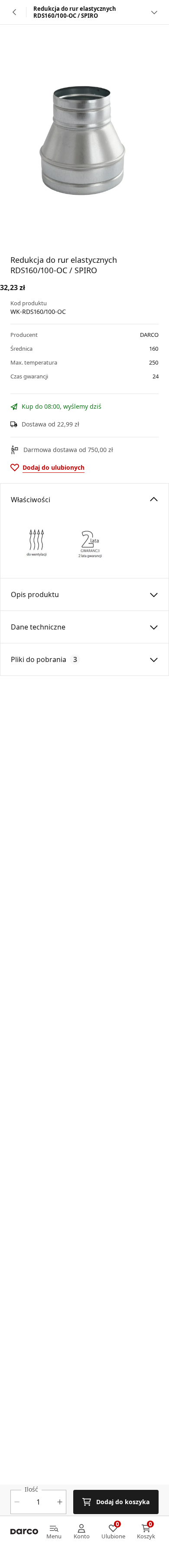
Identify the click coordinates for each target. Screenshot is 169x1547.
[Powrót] (14, 12)
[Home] (24, 1532)
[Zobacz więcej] (154, 12)
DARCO (149, 335)
